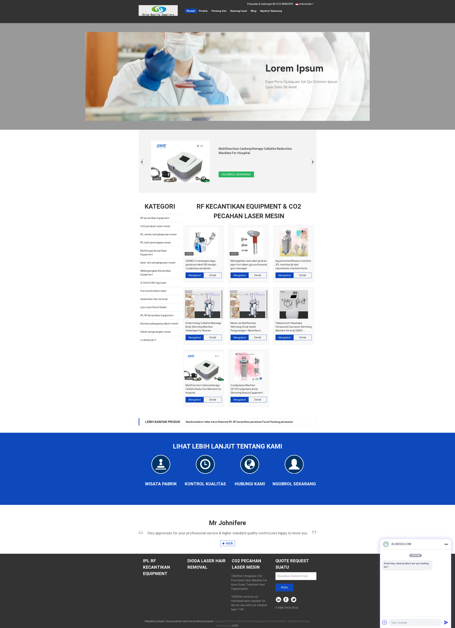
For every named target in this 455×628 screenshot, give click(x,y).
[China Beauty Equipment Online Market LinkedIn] (278, 600)
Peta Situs (291, 607)
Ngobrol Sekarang (271, 11)
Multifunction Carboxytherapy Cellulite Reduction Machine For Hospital (203, 389)
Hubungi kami (238, 10)
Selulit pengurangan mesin (155, 331)
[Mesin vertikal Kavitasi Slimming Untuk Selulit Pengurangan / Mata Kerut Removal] (249, 303)
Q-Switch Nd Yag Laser (153, 282)
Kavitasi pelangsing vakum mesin (159, 323)
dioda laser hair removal (153, 299)
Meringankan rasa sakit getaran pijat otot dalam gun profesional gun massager (249, 264)
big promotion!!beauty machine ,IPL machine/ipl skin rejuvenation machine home (293, 264)
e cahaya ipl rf (148, 340)
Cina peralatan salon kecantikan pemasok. (189, 621)
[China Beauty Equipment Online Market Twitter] (294, 600)
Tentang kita (218, 10)
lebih (229, 543)
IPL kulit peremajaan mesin (155, 242)
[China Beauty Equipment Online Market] (158, 10)
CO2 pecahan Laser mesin (155, 226)
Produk (203, 10)
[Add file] (384, 622)
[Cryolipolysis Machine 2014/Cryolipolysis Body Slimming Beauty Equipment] (249, 365)
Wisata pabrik (161, 483)
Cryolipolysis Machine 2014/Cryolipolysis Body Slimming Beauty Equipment (247, 389)
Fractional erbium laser (153, 290)
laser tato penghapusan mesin (157, 262)
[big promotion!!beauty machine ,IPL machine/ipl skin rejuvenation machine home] (294, 240)
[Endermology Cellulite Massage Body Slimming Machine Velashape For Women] (204, 303)
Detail (212, 275)
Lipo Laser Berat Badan (153, 307)
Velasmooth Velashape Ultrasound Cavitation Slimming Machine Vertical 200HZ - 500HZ (293, 327)
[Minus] (446, 544)
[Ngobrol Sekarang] (294, 464)
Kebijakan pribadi (154, 621)
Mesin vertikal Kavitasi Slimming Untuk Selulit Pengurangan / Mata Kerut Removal (246, 327)
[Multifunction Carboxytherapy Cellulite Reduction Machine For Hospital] (204, 365)
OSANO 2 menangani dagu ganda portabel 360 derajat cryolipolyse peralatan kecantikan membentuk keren (203, 264)
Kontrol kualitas (205, 483)
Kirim (284, 587)
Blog (253, 10)
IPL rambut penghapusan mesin (158, 234)
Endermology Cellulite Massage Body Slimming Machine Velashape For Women (203, 327)
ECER (235, 625)
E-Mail (279, 607)
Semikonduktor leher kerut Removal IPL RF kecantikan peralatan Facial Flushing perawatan (239, 421)
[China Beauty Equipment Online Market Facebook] (286, 600)
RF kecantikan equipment (154, 218)
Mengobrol (195, 275)
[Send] (446, 622)
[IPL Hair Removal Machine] (227, 76)
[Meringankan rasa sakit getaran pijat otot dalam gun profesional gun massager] (249, 240)
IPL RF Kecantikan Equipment (156, 315)
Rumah (191, 10)
